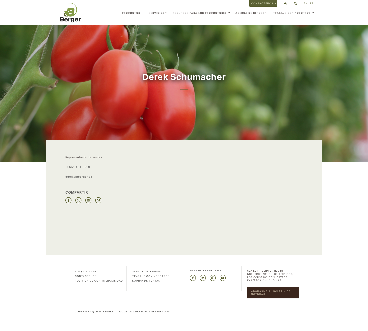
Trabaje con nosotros (292, 12)
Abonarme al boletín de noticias (271, 293)
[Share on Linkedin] (88, 200)
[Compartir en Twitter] (78, 200)
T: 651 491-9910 (77, 166)
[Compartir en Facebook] (68, 200)
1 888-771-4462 (86, 271)
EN (306, 3)
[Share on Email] (98, 200)
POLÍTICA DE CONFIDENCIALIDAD (99, 280)
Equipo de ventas (146, 280)
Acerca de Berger (249, 12)
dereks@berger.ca (78, 176)
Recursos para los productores (200, 12)
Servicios (156, 12)
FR (312, 3)
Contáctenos (262, 3)
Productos (131, 12)
